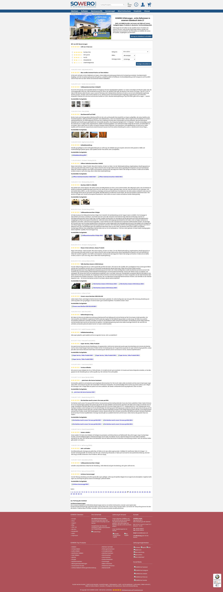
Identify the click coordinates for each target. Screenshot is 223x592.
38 (74, 494)
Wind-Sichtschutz (124, 11)
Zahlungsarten (113, 584)
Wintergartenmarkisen (108, 549)
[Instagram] (141, 570)
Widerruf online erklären (92, 586)
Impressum (75, 535)
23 (118, 492)
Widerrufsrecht (145, 584)
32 (140, 492)
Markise (74, 557)
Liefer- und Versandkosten (125, 584)
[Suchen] (123, 5)
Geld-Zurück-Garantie (92, 584)
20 (111, 492)
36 (150, 492)
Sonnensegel (110, 11)
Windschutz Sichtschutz (108, 565)
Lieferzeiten (137, 584)
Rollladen (84, 11)
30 (135, 492)
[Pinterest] (140, 577)
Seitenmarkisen (106, 557)
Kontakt (74, 519)
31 (137, 492)
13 (93, 492)
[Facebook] (141, 567)
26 (125, 492)
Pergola (74, 559)
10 (86, 492)
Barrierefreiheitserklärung (130, 586)
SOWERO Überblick (77, 515)
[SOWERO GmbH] (83, 7)
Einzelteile (137, 11)
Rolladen (74, 547)
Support (74, 523)
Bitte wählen (126, 51)
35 (147, 492)
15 (98, 492)
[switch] (217, 585)
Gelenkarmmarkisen (107, 553)
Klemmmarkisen (106, 555)
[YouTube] (140, 580)
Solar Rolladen (75, 555)
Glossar (147, 11)
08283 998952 (140, 528)
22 (115, 492)
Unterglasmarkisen (107, 551)
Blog (73, 525)
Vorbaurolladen (76, 549)
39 (76, 494)
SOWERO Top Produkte (78, 543)
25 (123, 492)
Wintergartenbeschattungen (79, 563)
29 (132, 492)
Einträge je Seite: (116, 59)
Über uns (74, 527)
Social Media (137, 562)
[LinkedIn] (140, 573)
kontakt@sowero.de (142, 533)
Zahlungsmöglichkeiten (141, 543)
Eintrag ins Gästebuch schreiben (141, 36)
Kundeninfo (75, 531)
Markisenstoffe (96, 11)
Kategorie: (114, 52)
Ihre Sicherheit (96, 515)
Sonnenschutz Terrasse (78, 565)
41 (81, 494)
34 (145, 492)
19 (108, 492)
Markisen (74, 11)
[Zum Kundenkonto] (142, 4)
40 (79, 494)
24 (120, 492)
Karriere (74, 529)
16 (101, 492)
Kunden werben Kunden (78, 584)
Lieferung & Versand (119, 515)
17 (103, 492)
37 (71, 494)
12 (91, 492)
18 (106, 492)
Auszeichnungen (103, 584)
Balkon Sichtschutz (107, 563)
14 (96, 492)
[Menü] (220, 575)
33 (142, 492)
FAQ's (73, 521)
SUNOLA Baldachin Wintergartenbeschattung (84, 568)
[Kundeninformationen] (136, 4)
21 (113, 492)
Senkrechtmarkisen (107, 559)
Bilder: (113, 55)
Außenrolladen (76, 551)
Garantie (102, 586)
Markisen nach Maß (107, 547)
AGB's (73, 533)
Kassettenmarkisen (77, 561)
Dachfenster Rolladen (77, 553)
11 (89, 492)
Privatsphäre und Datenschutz (114, 586)
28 (130, 492)
